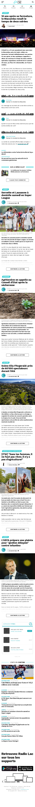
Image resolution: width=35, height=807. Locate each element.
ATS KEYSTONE (13, 203)
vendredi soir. (22, 144)
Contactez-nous (25, 789)
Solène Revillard (13, 464)
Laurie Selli (11, 26)
